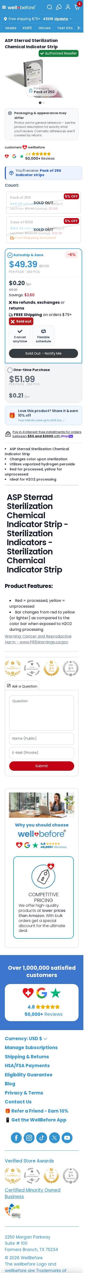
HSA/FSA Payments (27, 1065)
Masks (11, 27)
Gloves (44, 27)
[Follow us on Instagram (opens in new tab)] (29, 1137)
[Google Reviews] (14, 156)
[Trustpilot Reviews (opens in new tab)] (55, 993)
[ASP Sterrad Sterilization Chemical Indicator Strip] (42, 78)
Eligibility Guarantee (28, 1075)
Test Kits (65, 27)
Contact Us (18, 1102)
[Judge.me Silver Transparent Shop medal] (32, 668)
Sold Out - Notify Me (43, 353)
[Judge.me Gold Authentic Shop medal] (13, 668)
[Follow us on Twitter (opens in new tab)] (54, 1137)
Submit (41, 765)
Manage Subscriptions (31, 1047)
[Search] (49, 7)
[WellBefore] (22, 7)
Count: (12, 185)
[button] (5, 7)
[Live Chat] (59, 7)
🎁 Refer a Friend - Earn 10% (36, 1111)
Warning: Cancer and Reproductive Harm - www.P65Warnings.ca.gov (38, 639)
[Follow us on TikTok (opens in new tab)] (41, 1137)
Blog (10, 1083)
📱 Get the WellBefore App (35, 1120)
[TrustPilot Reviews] (22, 156)
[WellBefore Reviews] (7, 156)
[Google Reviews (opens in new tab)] (41, 993)
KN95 (27, 27)
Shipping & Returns (27, 1056)
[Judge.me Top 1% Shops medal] (51, 668)
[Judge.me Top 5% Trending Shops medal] (71, 668)
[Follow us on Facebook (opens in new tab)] (16, 1137)
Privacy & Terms (24, 1093)
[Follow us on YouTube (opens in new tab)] (67, 1137)
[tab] (40, 102)
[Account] (68, 7)
